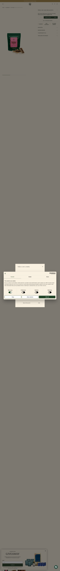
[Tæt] (42, 266)
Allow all (47, 296)
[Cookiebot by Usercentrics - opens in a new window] (50, 273)
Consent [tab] (12, 276)
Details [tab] (30, 276)
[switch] (23, 292)
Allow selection (30, 296)
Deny (13, 296)
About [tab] (47, 276)
